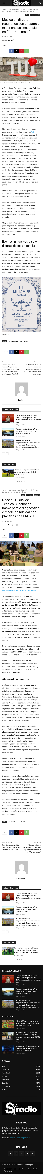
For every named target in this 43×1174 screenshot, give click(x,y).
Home (4, 10)
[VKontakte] (32, 1153)
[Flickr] (21, 1153)
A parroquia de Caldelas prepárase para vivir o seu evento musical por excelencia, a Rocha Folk (28, 1048)
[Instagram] (27, 1153)
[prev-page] (3, 453)
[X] (16, 51)
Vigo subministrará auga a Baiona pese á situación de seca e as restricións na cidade (27, 431)
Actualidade (6, 435)
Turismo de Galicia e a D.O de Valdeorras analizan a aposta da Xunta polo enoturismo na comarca (32, 369)
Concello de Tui (13, 341)
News (9, 10)
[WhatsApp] (26, 51)
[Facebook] (11, 51)
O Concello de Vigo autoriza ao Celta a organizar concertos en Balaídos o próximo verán (26, 472)
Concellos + (16, 10)
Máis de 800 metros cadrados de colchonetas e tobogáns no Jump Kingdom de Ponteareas (27, 1023)
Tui (39, 15)
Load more (20, 481)
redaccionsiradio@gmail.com (20, 1138)
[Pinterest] (21, 51)
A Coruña (5, 421)
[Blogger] (10, 1153)
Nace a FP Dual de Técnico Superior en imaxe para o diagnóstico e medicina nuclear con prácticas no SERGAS (11, 369)
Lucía (10, 40)
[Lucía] (13, 40)
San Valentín (24, 341)
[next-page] (7, 453)
